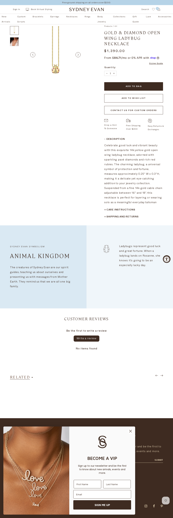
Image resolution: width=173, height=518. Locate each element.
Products (108, 26)
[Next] (78, 54)
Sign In (16, 9)
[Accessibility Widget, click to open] (166, 259)
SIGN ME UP (102, 504)
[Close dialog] (130, 431)
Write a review (86, 338)
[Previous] (32, 54)
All (116, 26)
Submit (159, 460)
